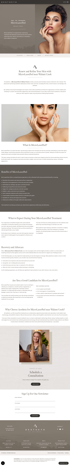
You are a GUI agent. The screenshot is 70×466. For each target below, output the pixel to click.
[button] (3, 463)
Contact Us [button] (63, 463)
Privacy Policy (60, 452)
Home (12, 20)
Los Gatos (20, 55)
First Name (17, 403)
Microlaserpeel (22, 20)
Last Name (17, 409)
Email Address (18, 397)
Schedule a (35, 372)
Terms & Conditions (52, 452)
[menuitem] (58, 429)
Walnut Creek (49, 55)
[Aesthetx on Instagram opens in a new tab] (63, 429)
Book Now (36, 384)
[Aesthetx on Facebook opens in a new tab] (58, 429)
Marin (39, 55)
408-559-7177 (44, 461)
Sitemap (67, 452)
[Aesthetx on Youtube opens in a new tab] (60, 429)
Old (16, 20)
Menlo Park (30, 55)
